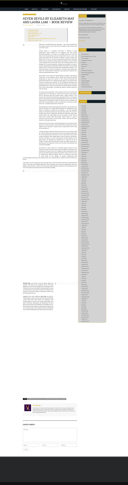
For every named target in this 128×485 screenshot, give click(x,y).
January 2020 (84, 264)
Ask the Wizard (85, 54)
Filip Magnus (29, 25)
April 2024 (83, 160)
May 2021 (83, 231)
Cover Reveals (84, 58)
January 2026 (84, 118)
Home (26, 9)
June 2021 (83, 229)
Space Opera (33, 14)
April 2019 (83, 282)
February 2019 (84, 286)
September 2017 (85, 321)
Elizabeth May (31, 398)
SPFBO (83, 76)
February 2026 (84, 116)
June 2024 (83, 156)
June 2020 (83, 254)
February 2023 (84, 189)
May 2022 (83, 207)
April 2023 (83, 185)
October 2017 (84, 319)
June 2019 (83, 278)
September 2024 (85, 150)
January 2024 (84, 166)
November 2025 (85, 122)
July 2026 (83, 106)
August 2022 (84, 201)
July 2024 (83, 154)
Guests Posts (84, 64)
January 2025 (84, 142)
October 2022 (84, 197)
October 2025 (84, 124)
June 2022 (83, 205)
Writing (66, 9)
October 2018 (84, 294)
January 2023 (84, 191)
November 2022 (85, 195)
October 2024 (84, 148)
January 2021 (84, 240)
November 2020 (85, 244)
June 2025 (83, 132)
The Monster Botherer (86, 70)
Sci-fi (43, 398)
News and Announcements (87, 72)
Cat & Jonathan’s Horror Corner (88, 56)
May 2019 (83, 280)
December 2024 (85, 144)
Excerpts (83, 62)
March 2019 (84, 284)
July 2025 (83, 130)
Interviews (44, 9)
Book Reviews (56, 9)
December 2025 (85, 120)
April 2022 (83, 209)
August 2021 (84, 225)
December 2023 (85, 168)
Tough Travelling (85, 80)
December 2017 (85, 315)
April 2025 (83, 136)
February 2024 (84, 164)
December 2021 (85, 217)
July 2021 (83, 227)
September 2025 (85, 126)
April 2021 (83, 233)
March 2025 (84, 138)
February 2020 (84, 262)
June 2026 (83, 108)
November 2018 (85, 292)
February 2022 (84, 213)
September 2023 (85, 175)
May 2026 (83, 110)
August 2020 (84, 250)
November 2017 (85, 317)
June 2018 (83, 303)
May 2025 (83, 134)
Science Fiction (26, 14)
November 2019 (85, 268)
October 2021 (84, 221)
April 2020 (83, 258)
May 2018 (83, 305)
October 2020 (84, 246)
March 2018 (84, 309)
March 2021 (84, 236)
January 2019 (84, 288)
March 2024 (84, 162)
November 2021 (85, 219)
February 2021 (84, 238)
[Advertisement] (35, 470)
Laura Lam (38, 398)
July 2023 (83, 179)
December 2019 (85, 266)
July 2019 (83, 276)
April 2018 (83, 307)
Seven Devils (56, 398)
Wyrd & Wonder (85, 84)
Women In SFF (84, 82)
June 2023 (83, 181)
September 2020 (85, 248)
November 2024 (85, 146)
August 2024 (84, 152)
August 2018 (84, 298)
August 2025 (84, 128)
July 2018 (83, 301)
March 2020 (84, 260)
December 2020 (85, 242)
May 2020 (83, 256)
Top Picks (94, 9)
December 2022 (85, 193)
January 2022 (84, 215)
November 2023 (85, 171)
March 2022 (84, 211)
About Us (34, 9)
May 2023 (83, 183)
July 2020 (83, 252)
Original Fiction (85, 74)
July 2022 (83, 203)
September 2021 (85, 223)
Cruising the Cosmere (86, 60)
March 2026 (84, 114)
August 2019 (84, 274)
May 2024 (83, 158)
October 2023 (84, 173)
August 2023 (84, 177)
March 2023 (84, 187)
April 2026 (83, 112)
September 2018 (85, 296)
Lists (82, 68)
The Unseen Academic (86, 86)
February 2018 (84, 311)
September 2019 (85, 272)
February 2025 (84, 140)
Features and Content (80, 9)
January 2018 (84, 313)
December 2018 (85, 290)
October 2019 (84, 270)
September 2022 (85, 199)
